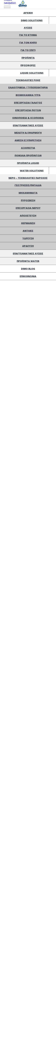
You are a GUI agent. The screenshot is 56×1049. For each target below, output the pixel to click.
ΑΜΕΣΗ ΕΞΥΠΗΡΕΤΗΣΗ (28, 140)
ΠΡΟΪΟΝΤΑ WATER (28, 261)
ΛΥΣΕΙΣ (28, 27)
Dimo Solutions (32, 20)
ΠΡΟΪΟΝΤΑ (28, 57)
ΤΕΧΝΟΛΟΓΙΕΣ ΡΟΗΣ (28, 80)
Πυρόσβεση (28, 200)
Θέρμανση (28, 223)
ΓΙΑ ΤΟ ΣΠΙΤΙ (28, 50)
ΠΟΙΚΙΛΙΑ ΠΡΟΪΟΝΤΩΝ (28, 155)
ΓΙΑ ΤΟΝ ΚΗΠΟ (28, 42)
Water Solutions (32, 170)
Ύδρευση (28, 238)
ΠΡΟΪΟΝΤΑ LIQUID (28, 163)
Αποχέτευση (28, 215)
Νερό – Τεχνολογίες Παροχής (28, 178)
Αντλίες (28, 230)
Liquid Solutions (31, 73)
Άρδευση (28, 246)
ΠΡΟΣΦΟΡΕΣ (28, 65)
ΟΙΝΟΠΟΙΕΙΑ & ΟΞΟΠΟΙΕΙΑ (28, 117)
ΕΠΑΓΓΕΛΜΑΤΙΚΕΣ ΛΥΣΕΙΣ (28, 125)
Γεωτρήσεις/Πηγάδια (28, 185)
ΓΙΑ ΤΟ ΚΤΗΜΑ (28, 35)
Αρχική (28, 12)
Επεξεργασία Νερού (28, 208)
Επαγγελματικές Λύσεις (28, 253)
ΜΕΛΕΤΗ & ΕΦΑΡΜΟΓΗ (28, 132)
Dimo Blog (28, 268)
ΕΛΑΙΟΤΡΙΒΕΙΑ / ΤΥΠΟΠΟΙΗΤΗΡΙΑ (28, 87)
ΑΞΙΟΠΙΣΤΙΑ (28, 147)
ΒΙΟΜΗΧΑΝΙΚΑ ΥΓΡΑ (28, 95)
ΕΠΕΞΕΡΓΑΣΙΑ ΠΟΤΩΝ (28, 110)
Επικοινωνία (28, 276)
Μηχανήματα (28, 192)
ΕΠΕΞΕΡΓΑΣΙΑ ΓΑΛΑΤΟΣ (28, 102)
